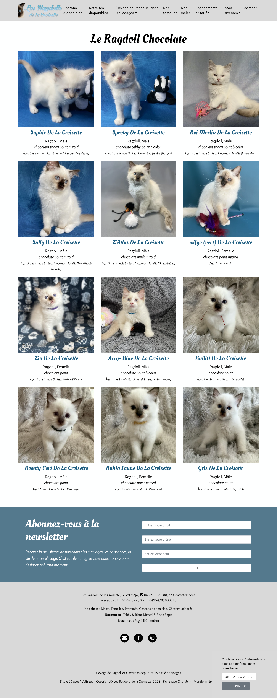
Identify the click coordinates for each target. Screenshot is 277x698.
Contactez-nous (183, 595)
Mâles (105, 609)
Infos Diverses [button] (231, 10)
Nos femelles (170, 10)
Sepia (168, 615)
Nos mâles (186, 10)
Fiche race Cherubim (177, 681)
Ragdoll (140, 620)
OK (196, 568)
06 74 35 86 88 (155, 595)
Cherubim (152, 620)
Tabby (127, 615)
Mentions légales (205, 681)
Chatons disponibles (72, 10)
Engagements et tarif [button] (207, 10)
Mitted (148, 615)
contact (250, 8)
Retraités (131, 609)
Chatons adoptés (181, 609)
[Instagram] (152, 637)
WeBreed (86, 681)
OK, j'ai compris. (239, 677)
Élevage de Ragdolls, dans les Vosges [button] (137, 10)
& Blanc (137, 615)
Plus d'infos (236, 686)
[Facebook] (138, 637)
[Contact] (124, 637)
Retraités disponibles (98, 10)
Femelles (117, 609)
